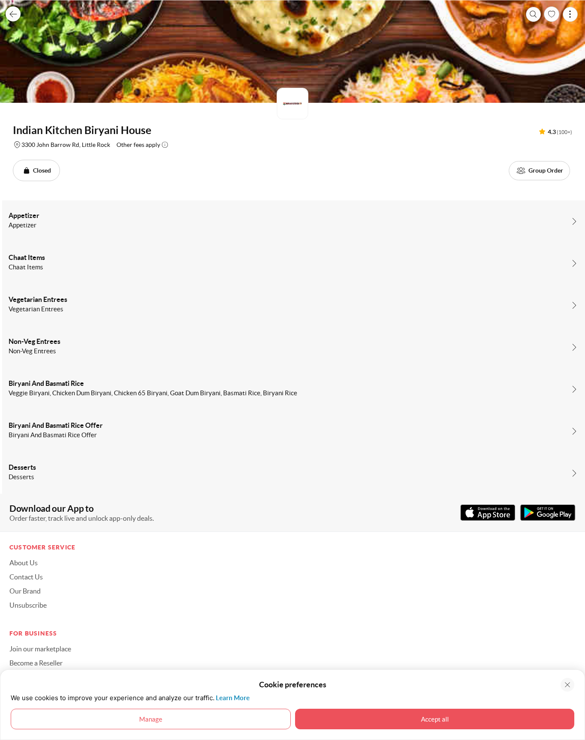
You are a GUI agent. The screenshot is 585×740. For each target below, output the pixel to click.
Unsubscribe (28, 605)
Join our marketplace (40, 649)
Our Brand (25, 591)
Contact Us (26, 577)
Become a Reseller (36, 663)
